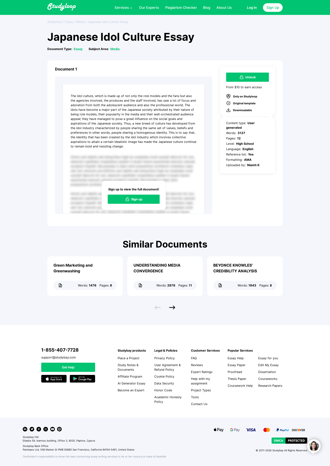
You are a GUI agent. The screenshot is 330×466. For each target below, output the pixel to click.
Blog (206, 8)
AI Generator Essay (131, 383)
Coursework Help (240, 386)
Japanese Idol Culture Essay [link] (107, 22)
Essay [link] (69, 22)
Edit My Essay (268, 365)
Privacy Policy (164, 358)
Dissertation (267, 372)
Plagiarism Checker (181, 8)
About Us (224, 8)
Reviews (197, 365)
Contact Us (199, 404)
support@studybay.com (58, 357)
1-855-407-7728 (60, 350)
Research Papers (270, 386)
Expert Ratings (201, 372)
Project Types (201, 390)
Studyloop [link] (54, 22)
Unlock (250, 77)
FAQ (194, 358)
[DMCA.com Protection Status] (289, 441)
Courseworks (267, 379)
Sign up (136, 199)
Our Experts (149, 8)
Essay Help (236, 358)
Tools (195, 397)
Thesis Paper (237, 379)
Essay (78, 49)
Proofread (235, 372)
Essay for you (268, 358)
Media (115, 49)
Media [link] (80, 22)
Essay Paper (236, 365)
